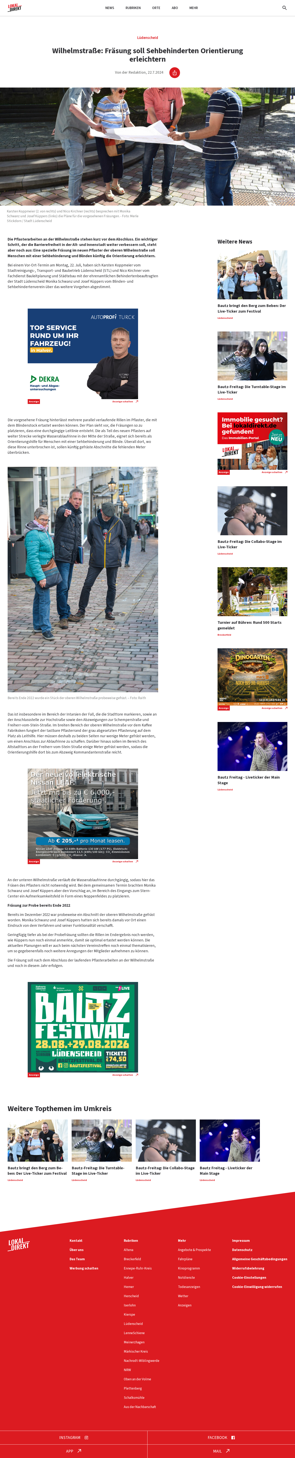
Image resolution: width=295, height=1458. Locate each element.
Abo (175, 7)
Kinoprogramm (189, 1268)
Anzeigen (184, 1305)
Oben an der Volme (137, 1379)
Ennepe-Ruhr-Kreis (138, 1268)
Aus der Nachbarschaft (140, 1406)
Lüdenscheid (147, 38)
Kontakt (76, 1240)
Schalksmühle (134, 1397)
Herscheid (131, 1296)
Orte (156, 7)
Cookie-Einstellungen (249, 1277)
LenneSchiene (134, 1333)
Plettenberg (133, 1388)
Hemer (129, 1286)
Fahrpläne (185, 1259)
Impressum (241, 1240)
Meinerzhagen (134, 1342)
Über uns (76, 1249)
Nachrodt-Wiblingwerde (141, 1360)
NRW (127, 1369)
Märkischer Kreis (136, 1351)
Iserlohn (130, 1305)
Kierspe (129, 1314)
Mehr (193, 7)
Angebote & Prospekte (194, 1249)
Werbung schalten (84, 1268)
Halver (128, 1277)
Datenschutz (242, 1249)
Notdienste (186, 1277)
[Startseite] (15, 10)
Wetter (183, 1296)
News (109, 7)
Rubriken (133, 7)
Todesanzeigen (189, 1286)
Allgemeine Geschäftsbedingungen (259, 1259)
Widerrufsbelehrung (248, 1268)
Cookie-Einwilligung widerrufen (257, 1286)
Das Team (77, 1259)
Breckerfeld (132, 1259)
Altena (128, 1249)
